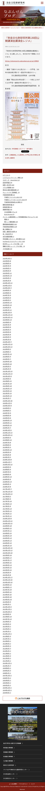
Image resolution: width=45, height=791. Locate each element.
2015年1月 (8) (7, 575)
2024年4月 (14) (7, 303)
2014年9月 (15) (7, 585)
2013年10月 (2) (7, 612)
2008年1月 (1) (7, 673)
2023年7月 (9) (7, 325)
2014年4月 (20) (7, 597)
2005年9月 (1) (7, 680)
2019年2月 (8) (7, 455)
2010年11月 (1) (7, 663)
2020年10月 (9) (7, 406)
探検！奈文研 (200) (8, 185)
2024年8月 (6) (7, 293)
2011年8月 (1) (7, 653)
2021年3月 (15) (7, 393)
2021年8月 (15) (7, 381)
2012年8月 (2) (7, 636)
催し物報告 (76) (7, 229)
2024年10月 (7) (7, 288)
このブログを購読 (23, 698)
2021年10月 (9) (7, 376)
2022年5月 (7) (7, 359)
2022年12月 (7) (7, 342)
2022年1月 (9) (7, 369)
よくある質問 (13, 784)
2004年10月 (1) (7, 690)
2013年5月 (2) (7, 624)
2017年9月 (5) (7, 496)
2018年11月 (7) (7, 462)
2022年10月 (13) (7, 347)
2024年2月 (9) (7, 307)
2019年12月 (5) (7, 430)
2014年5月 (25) (7, 595)
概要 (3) (6, 219)
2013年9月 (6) (7, 614)
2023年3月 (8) (7, 334)
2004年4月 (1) (7, 693)
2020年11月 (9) (7, 403)
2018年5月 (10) (7, 477)
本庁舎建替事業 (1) (8, 236)
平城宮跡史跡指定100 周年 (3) (13, 202)
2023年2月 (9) (7, 337)
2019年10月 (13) (7, 435)
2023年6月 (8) (7, 327)
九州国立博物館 (8, 761)
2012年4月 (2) (7, 646)
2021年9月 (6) (7, 379)
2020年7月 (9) (7, 413)
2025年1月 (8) (7, 281)
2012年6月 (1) (7, 641)
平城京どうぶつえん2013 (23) (13, 197)
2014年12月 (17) (7, 577)
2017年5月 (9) (7, 506)
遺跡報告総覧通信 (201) (10, 224)
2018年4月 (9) (7, 479)
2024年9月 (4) (7, 290)
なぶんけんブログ (15, 28)
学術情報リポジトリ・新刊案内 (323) (14, 239)
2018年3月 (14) (7, 482)
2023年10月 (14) (7, 317)
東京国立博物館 (8, 748)
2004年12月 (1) (7, 688)
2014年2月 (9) (7, 602)
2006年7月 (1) (7, 678)
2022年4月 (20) (7, 361)
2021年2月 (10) (7, 396)
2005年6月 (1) (7, 683)
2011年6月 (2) (7, 656)
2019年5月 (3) (7, 447)
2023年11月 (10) (7, 315)
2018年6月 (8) (7, 474)
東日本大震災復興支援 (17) (11, 190)
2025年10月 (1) (7, 258)
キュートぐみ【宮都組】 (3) (11, 192)
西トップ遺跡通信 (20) (11, 222)
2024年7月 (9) (7, 295)
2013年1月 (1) (7, 631)
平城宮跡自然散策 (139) (10, 227)
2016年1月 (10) (7, 545)
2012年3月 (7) (7, 649)
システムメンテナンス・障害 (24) (13, 178)
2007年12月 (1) (7, 675)
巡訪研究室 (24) (7, 183)
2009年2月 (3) (7, 671)
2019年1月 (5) (7, 457)
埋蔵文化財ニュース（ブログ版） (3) (14, 246)
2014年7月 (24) (7, 590)
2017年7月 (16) (7, 501)
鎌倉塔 (12, 158)
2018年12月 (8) (7, 460)
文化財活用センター (9, 774)
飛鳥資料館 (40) (7, 207)
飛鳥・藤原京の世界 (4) (10, 232)
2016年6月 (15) (7, 533)
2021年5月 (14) (7, 388)
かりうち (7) (6, 175)
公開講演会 (12, 155)
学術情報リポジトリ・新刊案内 (22, 149)
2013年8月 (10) (7, 617)
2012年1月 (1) (7, 651)
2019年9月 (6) (7, 438)
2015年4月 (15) (7, 567)
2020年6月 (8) (7, 415)
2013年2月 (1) (7, 629)
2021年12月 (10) (7, 371)
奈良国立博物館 (8, 756)
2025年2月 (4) (7, 278)
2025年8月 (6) (7, 263)
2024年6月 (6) (7, 298)
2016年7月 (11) (7, 531)
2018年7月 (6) (7, 472)
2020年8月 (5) (7, 410)
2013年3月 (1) (7, 626)
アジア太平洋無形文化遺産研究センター (15, 770)
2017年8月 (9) (7, 499)
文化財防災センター (9, 778)
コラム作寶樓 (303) (8, 187)
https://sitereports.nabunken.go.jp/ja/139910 (22, 61)
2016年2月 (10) (7, 543)
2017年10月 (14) (7, 494)
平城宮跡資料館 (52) (9, 195)
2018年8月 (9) (7, 469)
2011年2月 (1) (7, 661)
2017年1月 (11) (7, 516)
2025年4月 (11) (7, 273)
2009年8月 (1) (7, 668)
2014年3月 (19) (7, 599)
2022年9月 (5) (7, 349)
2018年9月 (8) (7, 467)
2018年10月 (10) (7, 464)
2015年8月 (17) (7, 558)
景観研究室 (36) (7, 209)
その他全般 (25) (7, 249)
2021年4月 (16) (7, 391)
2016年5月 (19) (7, 536)
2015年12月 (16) (7, 548)
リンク (33, 784)
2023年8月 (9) (7, 322)
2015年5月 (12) (7, 565)
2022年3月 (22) (7, 364)
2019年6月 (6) (7, 445)
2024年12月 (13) (7, 283)
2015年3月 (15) (7, 570)
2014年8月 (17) (7, 587)
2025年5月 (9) (7, 271)
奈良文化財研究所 (5, 28)
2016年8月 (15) (7, 528)
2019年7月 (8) (7, 442)
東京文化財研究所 (8, 765)
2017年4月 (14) (7, 509)
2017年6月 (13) (7, 504)
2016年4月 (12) (7, 538)
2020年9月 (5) (7, 408)
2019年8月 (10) (7, 440)
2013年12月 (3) (7, 607)
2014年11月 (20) (7, 580)
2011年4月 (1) (7, 658)
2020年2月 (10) (7, 425)
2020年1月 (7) (7, 428)
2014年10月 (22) (7, 582)
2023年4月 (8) (7, 332)
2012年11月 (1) (7, 634)
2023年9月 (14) (7, 320)
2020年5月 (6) (7, 418)
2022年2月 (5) (7, 366)
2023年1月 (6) (7, 339)
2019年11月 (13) (7, 433)
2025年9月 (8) (7, 261)
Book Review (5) (9, 214)
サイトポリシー (23, 784)
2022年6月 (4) (7, 357)
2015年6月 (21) (7, 563)
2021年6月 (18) (7, 386)
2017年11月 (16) (7, 492)
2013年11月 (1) (7, 609)
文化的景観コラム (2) (10, 212)
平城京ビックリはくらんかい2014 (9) (15, 200)
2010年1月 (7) (7, 666)
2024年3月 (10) (7, 305)
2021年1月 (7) (7, 398)
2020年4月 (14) (7, 420)
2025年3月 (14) (7, 276)
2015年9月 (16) (7, 555)
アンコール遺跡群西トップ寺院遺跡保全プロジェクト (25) (20, 217)
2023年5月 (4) (7, 330)
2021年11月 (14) (7, 374)
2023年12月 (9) (7, 312)
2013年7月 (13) (7, 619)
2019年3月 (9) (7, 452)
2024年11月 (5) (7, 285)
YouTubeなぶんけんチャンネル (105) (14, 241)
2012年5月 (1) (7, 644)
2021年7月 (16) (7, 384)
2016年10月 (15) (7, 523)
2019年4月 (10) (7, 450)
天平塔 (27, 155)
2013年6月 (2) (7, 621)
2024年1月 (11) (7, 310)
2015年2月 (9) (7, 572)
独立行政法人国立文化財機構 (12, 743)
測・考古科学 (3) (8, 234)
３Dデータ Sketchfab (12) (11, 180)
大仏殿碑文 (20, 155)
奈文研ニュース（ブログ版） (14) (13, 244)
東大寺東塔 (34, 155)
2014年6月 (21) (7, 592)
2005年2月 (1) (7, 685)
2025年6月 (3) (7, 268)
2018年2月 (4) (7, 484)
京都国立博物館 (8, 752)
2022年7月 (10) (7, 354)
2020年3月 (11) (7, 423)
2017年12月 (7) (7, 489)
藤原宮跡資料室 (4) (8, 205)
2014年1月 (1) (7, 604)
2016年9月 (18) (7, 526)
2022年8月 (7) (7, 352)
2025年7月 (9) (7, 266)
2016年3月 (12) (7, 541)
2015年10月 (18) (7, 553)
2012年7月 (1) (7, 639)
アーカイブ (10, 254)
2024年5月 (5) (7, 300)
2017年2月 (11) (7, 514)
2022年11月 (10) (7, 344)
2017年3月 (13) (7, 511)
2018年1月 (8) (7, 487)
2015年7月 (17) (7, 560)
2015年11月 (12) (7, 550)
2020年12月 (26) (7, 401)
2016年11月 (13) (7, 521)
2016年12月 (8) (7, 518)
